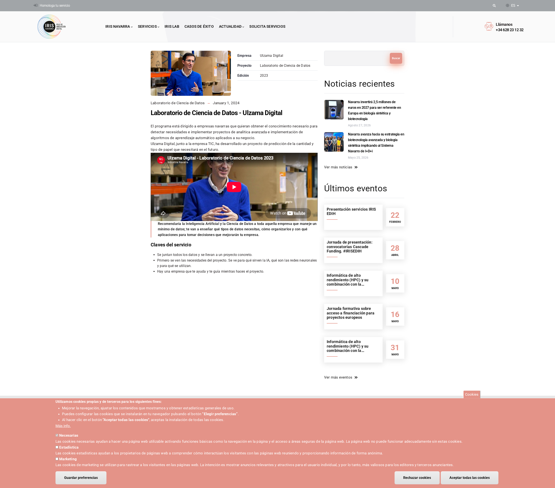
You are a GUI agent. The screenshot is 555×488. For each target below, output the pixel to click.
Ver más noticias (338, 167)
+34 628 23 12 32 (509, 30)
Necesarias (68, 435)
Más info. (63, 426)
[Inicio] (52, 26)
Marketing (68, 459)
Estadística (68, 447)
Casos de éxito (199, 26)
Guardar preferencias (81, 478)
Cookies (471, 394)
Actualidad (230, 26)
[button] (179, 90)
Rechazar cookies (417, 478)
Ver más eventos (338, 377)
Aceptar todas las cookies (469, 478)
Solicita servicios (267, 26)
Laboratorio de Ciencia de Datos (178, 103)
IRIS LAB (172, 26)
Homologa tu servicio (55, 5)
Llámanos (504, 24)
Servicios (147, 26)
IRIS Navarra (117, 26)
